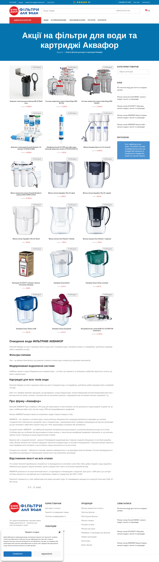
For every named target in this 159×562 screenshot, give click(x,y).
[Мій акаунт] (149, 20)
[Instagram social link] (114, 2)
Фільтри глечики (87, 520)
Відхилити (47, 554)
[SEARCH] (137, 11)
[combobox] (133, 71)
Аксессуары (85, 541)
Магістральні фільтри (89, 516)
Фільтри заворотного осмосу (92, 508)
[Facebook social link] (111, 2)
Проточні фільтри (88, 512)
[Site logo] (24, 11)
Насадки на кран (87, 525)
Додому (60, 52)
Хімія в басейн (86, 545)
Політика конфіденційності (55, 516)
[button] (59, 532)
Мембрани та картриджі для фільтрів (95, 533)
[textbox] (133, 72)
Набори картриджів (89, 537)
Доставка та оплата (52, 508)
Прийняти (17, 554)
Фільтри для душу (88, 529)
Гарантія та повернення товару (57, 512)
